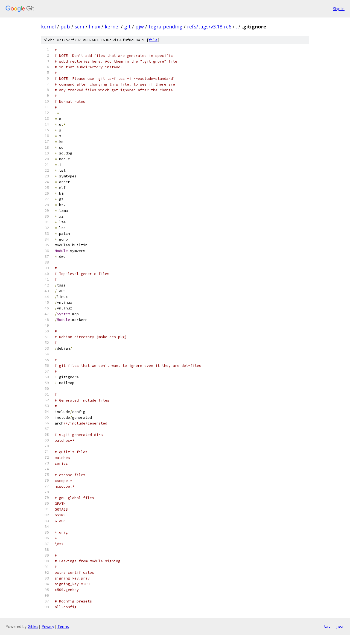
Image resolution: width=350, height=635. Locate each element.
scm (79, 26)
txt (327, 626)
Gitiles (33, 626)
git (127, 26)
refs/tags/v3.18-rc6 (209, 26)
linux (94, 26)
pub (65, 26)
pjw (139, 26)
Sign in (339, 8)
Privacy (48, 626)
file (153, 40)
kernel (48, 26)
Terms (63, 626)
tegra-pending (165, 26)
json (340, 626)
